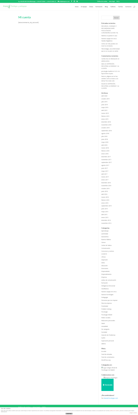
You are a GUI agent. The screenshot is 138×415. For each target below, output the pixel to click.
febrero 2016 (105, 200)
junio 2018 (104, 139)
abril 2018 (104, 145)
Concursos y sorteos (107, 251)
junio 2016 (104, 191)
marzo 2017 (105, 177)
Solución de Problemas (108, 335)
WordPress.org (105, 360)
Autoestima (104, 237)
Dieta (103, 263)
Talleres (112, 7)
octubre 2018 (105, 128)
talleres (103, 344)
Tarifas (120, 7)
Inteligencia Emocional (108, 286)
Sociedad (104, 332)
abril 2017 (104, 174)
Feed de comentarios (107, 357)
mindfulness (105, 289)
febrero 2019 (105, 116)
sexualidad (104, 326)
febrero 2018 (105, 151)
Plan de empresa (106, 303)
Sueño (103, 338)
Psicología (104, 312)
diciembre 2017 (106, 157)
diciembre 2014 (106, 220)
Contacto (128, 7)
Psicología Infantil (106, 315)
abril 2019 (104, 110)
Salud (103, 323)
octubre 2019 (105, 99)
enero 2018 (104, 154)
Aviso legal (112, 1)
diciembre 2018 (106, 122)
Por (109, 398)
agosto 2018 (105, 133)
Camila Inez (104, 59)
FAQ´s (118, 1)
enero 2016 (104, 203)
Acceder (103, 351)
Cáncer (103, 242)
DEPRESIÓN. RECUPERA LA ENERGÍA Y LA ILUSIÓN (110, 66)
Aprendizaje (105, 231)
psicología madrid (106, 71)
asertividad (104, 234)
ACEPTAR (69, 413)
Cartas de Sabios (106, 245)
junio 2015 (104, 209)
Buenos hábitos (106, 239)
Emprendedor (105, 271)
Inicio (76, 7)
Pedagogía (104, 297)
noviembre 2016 (106, 185)
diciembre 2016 (106, 183)
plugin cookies (133, 412)
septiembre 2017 (106, 162)
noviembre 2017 (106, 159)
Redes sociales (105, 318)
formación (104, 283)
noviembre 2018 (106, 125)
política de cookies (114, 410)
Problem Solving (106, 309)
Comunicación (105, 248)
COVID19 (104, 254)
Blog (106, 7)
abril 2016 (104, 194)
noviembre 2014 (106, 223)
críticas (103, 257)
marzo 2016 (105, 197)
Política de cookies (102, 1)
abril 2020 (104, 96)
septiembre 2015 (106, 206)
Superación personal (107, 341)
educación (104, 265)
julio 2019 (104, 102)
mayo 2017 (104, 171)
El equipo (84, 7)
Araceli (103, 84)
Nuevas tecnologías (107, 294)
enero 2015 (104, 217)
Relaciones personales (108, 320)
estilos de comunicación (108, 280)
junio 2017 (104, 168)
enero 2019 (104, 119)
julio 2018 (104, 136)
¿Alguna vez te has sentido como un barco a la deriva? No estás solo (109, 78)
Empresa (104, 277)
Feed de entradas (106, 354)
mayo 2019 (104, 107)
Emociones (104, 268)
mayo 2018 (104, 142)
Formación (98, 7)
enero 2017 (104, 180)
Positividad (104, 306)
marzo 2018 (105, 148)
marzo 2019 (105, 113)
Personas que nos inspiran (109, 300)
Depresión (104, 260)
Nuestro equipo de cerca (108, 292)
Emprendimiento (106, 274)
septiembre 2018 (106, 131)
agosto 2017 (105, 165)
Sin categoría (105, 329)
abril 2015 (104, 214)
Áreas (91, 7)
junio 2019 (104, 104)
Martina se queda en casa (109, 36)
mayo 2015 (104, 211)
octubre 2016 (105, 188)
